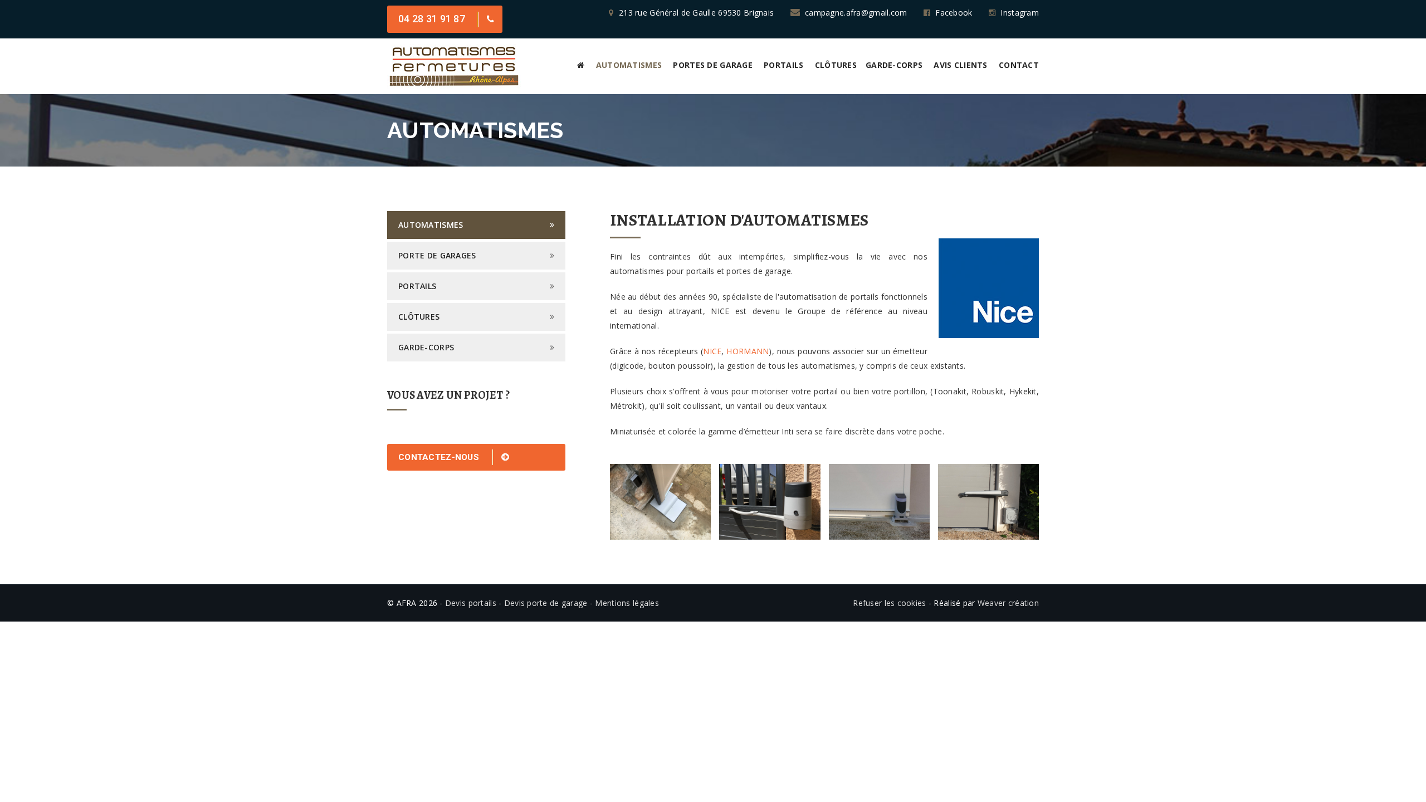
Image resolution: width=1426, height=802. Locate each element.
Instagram (1019, 12)
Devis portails (470, 603)
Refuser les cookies (889, 603)
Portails (783, 65)
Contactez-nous (439, 457)
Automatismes (629, 65)
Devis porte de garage (546, 603)
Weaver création (1008, 603)
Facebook (953, 12)
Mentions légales (626, 603)
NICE (712, 351)
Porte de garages (437, 255)
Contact (1019, 65)
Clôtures (836, 65)
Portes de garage (712, 65)
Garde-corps (894, 65)
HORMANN (747, 351)
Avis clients (960, 65)
